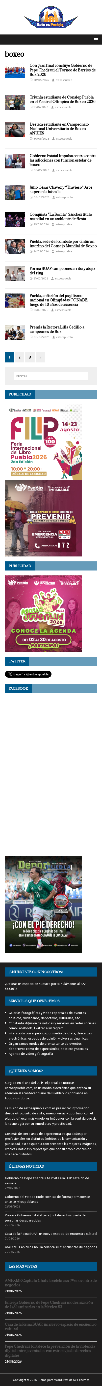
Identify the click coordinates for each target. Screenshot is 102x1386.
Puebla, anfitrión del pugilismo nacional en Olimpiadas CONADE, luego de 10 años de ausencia (59, 300)
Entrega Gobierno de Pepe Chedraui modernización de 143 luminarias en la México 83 (49, 1304)
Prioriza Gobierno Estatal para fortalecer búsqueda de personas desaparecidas (45, 1218)
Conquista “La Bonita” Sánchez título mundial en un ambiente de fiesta (61, 216)
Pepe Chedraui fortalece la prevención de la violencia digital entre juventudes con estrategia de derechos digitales (50, 1350)
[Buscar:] (51, 376)
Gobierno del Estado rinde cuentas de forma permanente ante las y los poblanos (47, 1199)
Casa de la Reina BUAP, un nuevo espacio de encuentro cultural (51, 1233)
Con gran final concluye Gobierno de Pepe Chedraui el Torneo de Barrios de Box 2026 (63, 70)
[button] (95, 39)
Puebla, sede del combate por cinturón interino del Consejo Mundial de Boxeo (63, 243)
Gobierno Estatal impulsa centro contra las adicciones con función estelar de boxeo (63, 160)
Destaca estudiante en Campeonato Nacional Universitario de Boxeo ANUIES (59, 128)
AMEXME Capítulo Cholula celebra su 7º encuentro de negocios (51, 1247)
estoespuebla (64, 80)
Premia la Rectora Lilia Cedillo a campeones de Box (57, 329)
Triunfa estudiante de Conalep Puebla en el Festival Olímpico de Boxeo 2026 (63, 99)
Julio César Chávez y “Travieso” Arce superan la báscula (61, 189)
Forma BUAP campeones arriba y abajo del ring (62, 270)
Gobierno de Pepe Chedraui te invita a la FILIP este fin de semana (47, 1180)
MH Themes (81, 1379)
